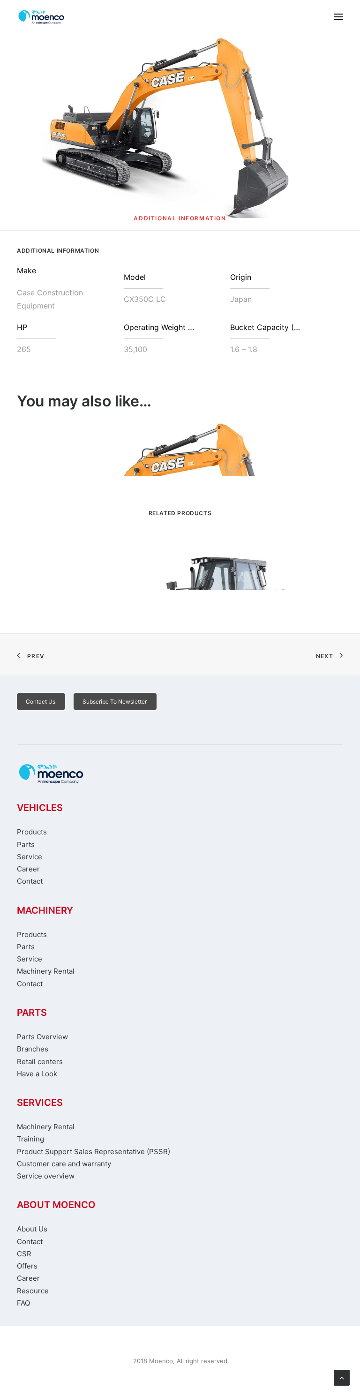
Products (32, 831)
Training (30, 1138)
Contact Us (40, 701)
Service (29, 856)
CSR (24, 1253)
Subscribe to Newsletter (114, 701)
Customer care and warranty (64, 1163)
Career (28, 868)
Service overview (46, 1175)
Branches (32, 1048)
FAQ (23, 1302)
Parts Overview (42, 1036)
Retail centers (40, 1061)
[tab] (180, 222)
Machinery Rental (46, 971)
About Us (32, 1228)
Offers (27, 1265)
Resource (33, 1290)
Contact (30, 881)
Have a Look (37, 1073)
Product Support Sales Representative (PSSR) (93, 1151)
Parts (26, 844)
